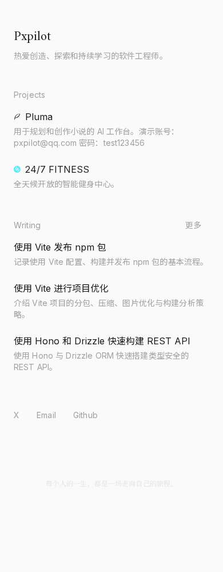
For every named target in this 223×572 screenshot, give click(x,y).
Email (46, 415)
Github (85, 415)
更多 (193, 225)
